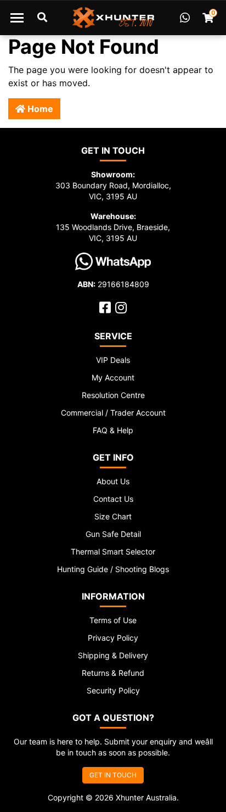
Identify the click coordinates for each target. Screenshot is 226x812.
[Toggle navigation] (17, 18)
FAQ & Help (113, 430)
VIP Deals (113, 360)
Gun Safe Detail (113, 534)
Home (39, 108)
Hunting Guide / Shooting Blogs (113, 569)
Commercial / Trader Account (113, 412)
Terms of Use (113, 620)
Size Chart (113, 516)
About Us (113, 481)
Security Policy (113, 690)
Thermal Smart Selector (113, 551)
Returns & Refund (113, 672)
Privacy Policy (113, 637)
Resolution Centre (113, 395)
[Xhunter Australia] (113, 17)
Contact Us (113, 498)
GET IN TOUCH (113, 775)
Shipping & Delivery (113, 655)
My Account (113, 377)
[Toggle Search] (42, 18)
